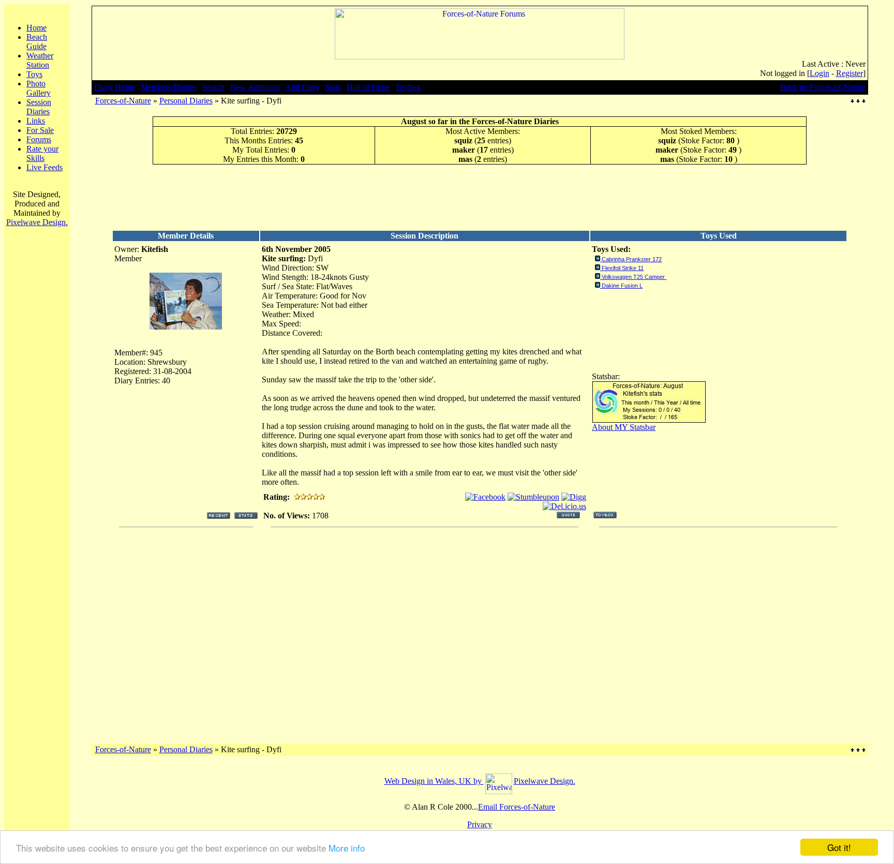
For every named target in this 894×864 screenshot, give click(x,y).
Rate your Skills (42, 153)
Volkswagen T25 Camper (634, 277)
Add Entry (302, 87)
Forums (38, 139)
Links (35, 120)
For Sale (40, 130)
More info (347, 847)
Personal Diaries (186, 100)
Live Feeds (44, 167)
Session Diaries (38, 107)
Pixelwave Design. (37, 222)
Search (213, 87)
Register (849, 73)
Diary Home (114, 87)
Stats (333, 87)
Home (36, 27)
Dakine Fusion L (622, 285)
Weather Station (39, 60)
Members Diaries (169, 87)
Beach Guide (36, 42)
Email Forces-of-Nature (516, 806)
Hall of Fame (368, 87)
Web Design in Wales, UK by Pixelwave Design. (479, 781)
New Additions (255, 87)
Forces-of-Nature (123, 100)
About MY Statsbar (623, 427)
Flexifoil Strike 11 (623, 268)
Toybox (408, 87)
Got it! (839, 847)
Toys (34, 74)
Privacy (479, 824)
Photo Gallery (38, 88)
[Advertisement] (479, 197)
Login (819, 73)
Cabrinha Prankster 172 (632, 259)
